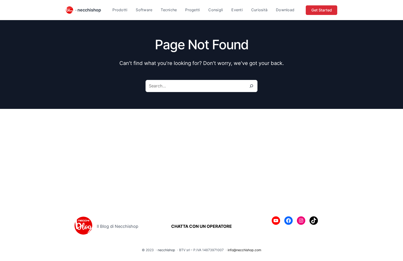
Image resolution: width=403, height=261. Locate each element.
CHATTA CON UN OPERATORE (201, 226)
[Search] (251, 86)
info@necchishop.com (244, 250)
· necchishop (88, 9)
